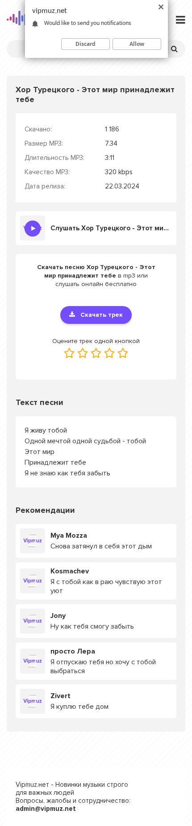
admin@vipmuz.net (46, 809)
